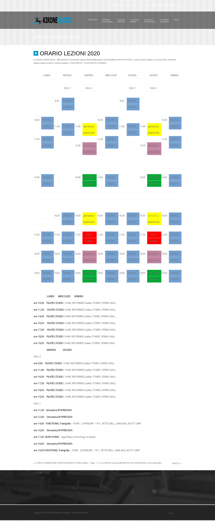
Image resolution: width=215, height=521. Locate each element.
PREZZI (176, 463)
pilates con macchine (157, 59)
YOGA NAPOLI (76, 62)
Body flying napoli (94, 59)
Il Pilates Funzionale (107, 20)
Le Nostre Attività (133, 19)
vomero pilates (61, 62)
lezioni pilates (110, 59)
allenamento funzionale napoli (71, 59)
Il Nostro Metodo (121, 20)
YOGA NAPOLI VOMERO (95, 62)
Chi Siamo (92, 19)
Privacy (171, 513)
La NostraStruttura (164, 20)
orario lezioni (140, 59)
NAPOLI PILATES (125, 59)
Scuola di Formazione (148, 19)
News (176, 19)
